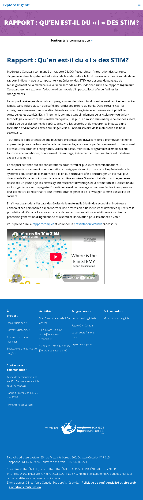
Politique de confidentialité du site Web (109, 482)
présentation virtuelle (88, 224)
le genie (16, 5)
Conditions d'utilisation (25, 487)
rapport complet (43, 224)
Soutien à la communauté (70, 40)
